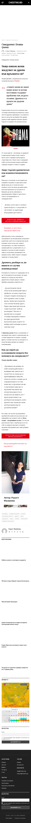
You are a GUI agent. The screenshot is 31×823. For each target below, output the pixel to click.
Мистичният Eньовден (9, 602)
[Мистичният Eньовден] (15, 592)
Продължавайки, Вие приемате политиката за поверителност (15, 738)
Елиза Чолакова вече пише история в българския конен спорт (14, 623)
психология (24, 518)
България (4, 513)
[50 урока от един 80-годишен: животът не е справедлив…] (15, 658)
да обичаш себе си (7, 516)
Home (3, 40)
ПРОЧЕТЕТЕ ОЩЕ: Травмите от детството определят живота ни (15, 220)
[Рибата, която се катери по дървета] (15, 550)
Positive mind (20, 53)
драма (16, 516)
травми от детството (8, 521)
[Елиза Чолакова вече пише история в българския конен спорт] (15, 612)
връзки (23, 513)
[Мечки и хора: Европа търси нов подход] (15, 571)
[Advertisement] (15, 22)
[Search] (28, 2)
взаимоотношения (14, 513)
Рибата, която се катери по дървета (14, 560)
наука (11, 518)
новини (17, 518)
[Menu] (3, 2)
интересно (5, 518)
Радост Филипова (10, 51)
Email (3, 732)
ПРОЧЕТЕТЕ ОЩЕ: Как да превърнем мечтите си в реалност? (15, 436)
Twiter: (17, 81)
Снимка (15, 148)
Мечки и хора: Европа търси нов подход (15, 581)
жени (21, 516)
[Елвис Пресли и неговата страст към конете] (15, 635)
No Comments (6, 55)
